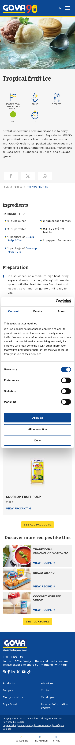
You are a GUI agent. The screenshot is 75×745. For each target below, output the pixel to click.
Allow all (37, 417)
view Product (17, 508)
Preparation (41, 741)
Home (6, 187)
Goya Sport (10, 704)
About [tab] (61, 311)
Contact (46, 690)
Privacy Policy (25, 725)
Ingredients (21, 741)
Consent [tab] (13, 311)
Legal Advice (9, 725)
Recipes (18, 187)
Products (9, 683)
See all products (37, 524)
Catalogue (48, 697)
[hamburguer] (67, 7)
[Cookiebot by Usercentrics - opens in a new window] (55, 301)
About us (47, 683)
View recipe (42, 563)
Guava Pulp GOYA (21, 238)
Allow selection (37, 429)
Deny (37, 440)
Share (56, 741)
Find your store (13, 697)
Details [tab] (37, 311)
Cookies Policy (43, 725)
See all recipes (37, 621)
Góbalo (20, 722)
